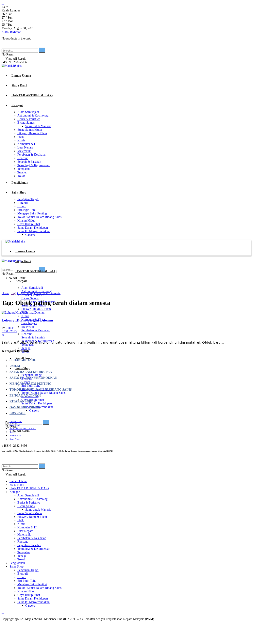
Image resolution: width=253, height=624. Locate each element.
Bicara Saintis (26, 122)
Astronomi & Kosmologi (32, 115)
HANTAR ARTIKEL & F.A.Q (32, 95)
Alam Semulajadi (28, 112)
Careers (30, 234)
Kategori (17, 105)
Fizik (20, 136)
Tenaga (21, 172)
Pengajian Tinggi (28, 199)
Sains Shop (18, 192)
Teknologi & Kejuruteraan (33, 165)
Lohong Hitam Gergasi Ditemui (27, 320)
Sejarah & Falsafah (29, 161)
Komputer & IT (27, 144)
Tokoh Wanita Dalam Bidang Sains (39, 217)
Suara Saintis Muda (29, 129)
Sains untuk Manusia (38, 126)
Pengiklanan (19, 182)
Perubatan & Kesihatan (31, 154)
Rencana (22, 158)
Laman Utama (21, 75)
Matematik (24, 151)
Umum (21, 206)
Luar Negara (25, 147)
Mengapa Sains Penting (32, 213)
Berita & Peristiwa (28, 119)
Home (5, 293)
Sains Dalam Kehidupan (32, 227)
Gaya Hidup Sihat (28, 224)
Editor (9, 327)
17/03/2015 (9, 331)
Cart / (11, 31)
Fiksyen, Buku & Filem (32, 133)
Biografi (22, 202)
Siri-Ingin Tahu (26, 209)
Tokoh (21, 176)
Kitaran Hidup (26, 220)
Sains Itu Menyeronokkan (33, 231)
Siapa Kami (19, 85)
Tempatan (23, 168)
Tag (13, 293)
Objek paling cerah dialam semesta (38, 293)
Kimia (21, 140)
